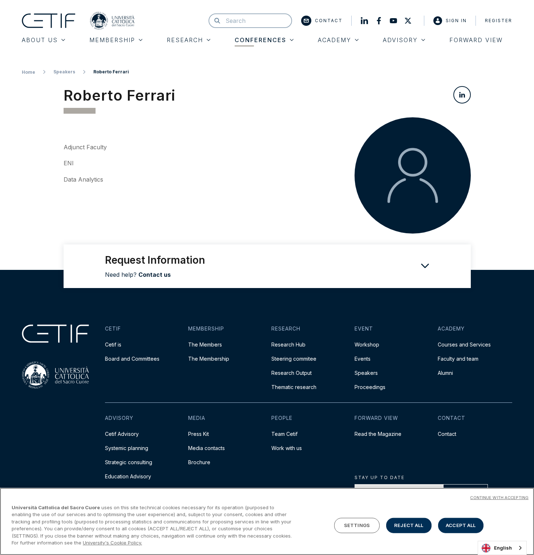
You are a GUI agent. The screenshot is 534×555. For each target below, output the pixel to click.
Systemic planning (126, 448)
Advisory (400, 40)
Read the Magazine (378, 434)
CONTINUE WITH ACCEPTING (499, 497)
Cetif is (113, 344)
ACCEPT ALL (461, 525)
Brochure (199, 462)
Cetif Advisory (122, 434)
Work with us (286, 448)
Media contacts (206, 448)
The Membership (208, 359)
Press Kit (198, 434)
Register (498, 20)
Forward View (476, 40)
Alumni (445, 373)
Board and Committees (132, 359)
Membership (112, 40)
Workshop (367, 344)
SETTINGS (357, 525)
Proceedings (370, 387)
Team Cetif (284, 434)
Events (363, 359)
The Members (205, 344)
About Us (40, 40)
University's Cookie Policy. (112, 543)
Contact (329, 20)
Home (28, 72)
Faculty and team (458, 359)
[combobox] (502, 548)
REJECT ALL (408, 525)
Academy (334, 40)
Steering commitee (293, 359)
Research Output (291, 373)
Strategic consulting (128, 462)
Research (185, 40)
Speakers (64, 71)
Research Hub (288, 344)
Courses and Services (464, 344)
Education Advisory (128, 476)
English (503, 548)
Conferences (260, 40)
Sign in (456, 20)
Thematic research (293, 387)
